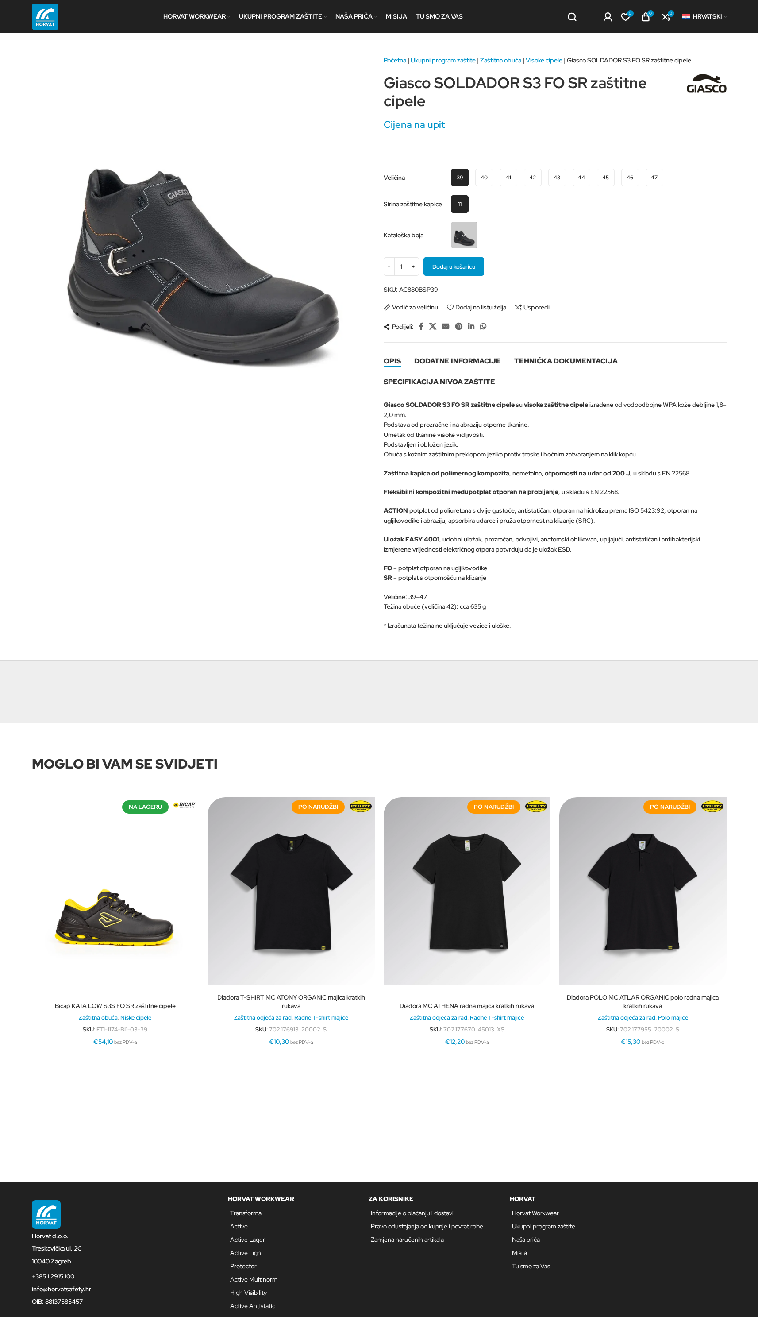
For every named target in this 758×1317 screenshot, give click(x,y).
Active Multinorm (253, 1279)
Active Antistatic (252, 1306)
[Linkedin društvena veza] (471, 326)
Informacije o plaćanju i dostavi (412, 1213)
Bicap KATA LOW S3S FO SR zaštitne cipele (115, 1006)
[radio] (460, 177)
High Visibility (248, 1293)
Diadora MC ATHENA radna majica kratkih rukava (467, 1006)
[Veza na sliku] (46, 1214)
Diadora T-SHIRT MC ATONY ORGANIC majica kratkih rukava (291, 1001)
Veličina (394, 178)
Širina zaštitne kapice (413, 204)
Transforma (246, 1213)
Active (239, 1226)
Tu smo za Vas (531, 1266)
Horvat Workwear (535, 1213)
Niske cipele (135, 1017)
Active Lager (247, 1240)
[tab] (392, 360)
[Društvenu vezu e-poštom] (445, 326)
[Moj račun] (608, 17)
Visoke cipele (544, 60)
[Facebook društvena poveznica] (421, 326)
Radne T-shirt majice (321, 1017)
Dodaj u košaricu (453, 266)
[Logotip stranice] (45, 16)
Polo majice (673, 1017)
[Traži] (572, 17)
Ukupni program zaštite (443, 60)
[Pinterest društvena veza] (458, 326)
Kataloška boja (403, 235)
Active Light (246, 1253)
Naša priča (526, 1240)
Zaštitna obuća (500, 60)
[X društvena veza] (433, 326)
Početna (395, 60)
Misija (519, 1253)
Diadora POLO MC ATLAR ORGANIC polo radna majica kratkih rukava (643, 1001)
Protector (243, 1266)
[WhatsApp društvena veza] (483, 326)
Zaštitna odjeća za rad (263, 1017)
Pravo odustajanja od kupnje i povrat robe (427, 1226)
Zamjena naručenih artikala (407, 1240)
